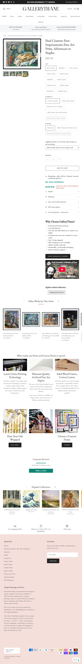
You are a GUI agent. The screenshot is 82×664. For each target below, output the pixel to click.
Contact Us (7, 558)
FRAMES (67, 445)
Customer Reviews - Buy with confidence (17, 549)
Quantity (48, 155)
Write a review (41, 471)
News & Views (75, 16)
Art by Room (29, 16)
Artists (20, 16)
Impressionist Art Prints (56, 292)
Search (6, 546)
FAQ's (6, 555)
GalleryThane (12, 656)
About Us (64, 16)
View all (41, 304)
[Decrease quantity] (47, 159)
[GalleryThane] (41, 9)
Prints (12, 16)
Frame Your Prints (9, 574)
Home (4, 36)
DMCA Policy (8, 564)
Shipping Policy (9, 577)
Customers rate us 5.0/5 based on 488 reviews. (67, 187)
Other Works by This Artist (41, 301)
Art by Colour (53, 16)
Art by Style (41, 16)
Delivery (41, 22)
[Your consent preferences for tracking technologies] (78, 660)
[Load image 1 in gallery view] (22, 54)
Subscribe (53, 561)
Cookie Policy (8, 568)
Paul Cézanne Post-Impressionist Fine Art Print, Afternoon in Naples (25, 36)
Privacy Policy (8, 561)
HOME (4, 16)
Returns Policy (8, 571)
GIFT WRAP (15, 445)
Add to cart (62, 168)
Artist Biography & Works (58, 256)
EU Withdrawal (8, 580)
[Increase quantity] (59, 159)
